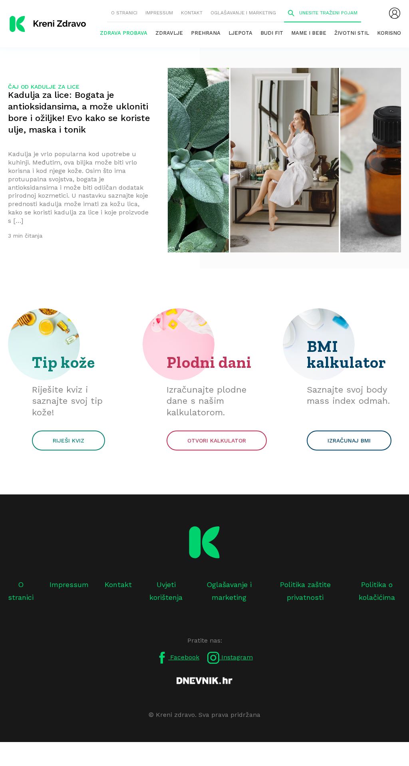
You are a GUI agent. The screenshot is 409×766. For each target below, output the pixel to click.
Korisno (389, 33)
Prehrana (205, 33)
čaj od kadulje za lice (43, 86)
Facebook (183, 657)
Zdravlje (169, 33)
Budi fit (271, 33)
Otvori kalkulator (216, 440)
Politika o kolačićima (377, 590)
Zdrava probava (123, 33)
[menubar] (394, 13)
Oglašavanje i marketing (243, 13)
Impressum (159, 13)
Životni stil (351, 33)
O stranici (124, 13)
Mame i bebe (308, 33)
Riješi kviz (68, 440)
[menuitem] (394, 13)
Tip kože (63, 362)
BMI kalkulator (346, 354)
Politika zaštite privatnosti (305, 590)
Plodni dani (209, 362)
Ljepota (240, 33)
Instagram (236, 657)
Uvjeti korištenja (166, 590)
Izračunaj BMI (349, 440)
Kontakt (192, 13)
